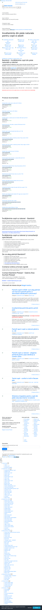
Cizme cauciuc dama (8, 525)
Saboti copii (6, 481)
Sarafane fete (7, 533)
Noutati (25, 424)
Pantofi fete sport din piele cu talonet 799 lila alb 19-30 (13, 124)
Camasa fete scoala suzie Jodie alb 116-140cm (12, 103)
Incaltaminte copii (20, 295)
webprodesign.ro (11, 455)
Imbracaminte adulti (6, 574)
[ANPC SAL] (4, 456)
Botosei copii (7, 483)
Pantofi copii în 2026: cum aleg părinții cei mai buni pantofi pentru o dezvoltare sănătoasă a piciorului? (26, 291)
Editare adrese (37, 420)
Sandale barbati (7, 512)
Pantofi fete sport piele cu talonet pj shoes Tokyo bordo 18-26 (15, 137)
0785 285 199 (17, 2)
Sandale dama (7, 508)
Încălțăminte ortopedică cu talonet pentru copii (12, 58)
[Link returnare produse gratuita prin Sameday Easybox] (21, 29)
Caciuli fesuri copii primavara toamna (12, 532)
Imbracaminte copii (6, 530)
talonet (21, 313)
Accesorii (6, 496)
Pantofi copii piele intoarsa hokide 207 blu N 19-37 (12, 180)
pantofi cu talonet (15, 359)
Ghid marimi (26, 436)
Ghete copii (6, 475)
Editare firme (36, 424)
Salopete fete (7, 566)
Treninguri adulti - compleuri (10, 575)
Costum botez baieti (8, 582)
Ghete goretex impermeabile (10, 517)
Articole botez (5, 581)
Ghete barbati (7, 516)
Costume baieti (7, 554)
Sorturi (5, 551)
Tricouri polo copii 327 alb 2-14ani (9, 200)
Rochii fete (6, 538)
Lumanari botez (7, 586)
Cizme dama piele (8, 520)
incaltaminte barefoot (33, 311)
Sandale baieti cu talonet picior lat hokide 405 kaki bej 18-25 (14, 117)
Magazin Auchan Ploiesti (7, 429)
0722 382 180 (24, 2)
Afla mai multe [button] (10, 608)
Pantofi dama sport (8, 507)
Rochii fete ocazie (8, 537)
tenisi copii (31, 382)
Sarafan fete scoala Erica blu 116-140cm (10, 151)
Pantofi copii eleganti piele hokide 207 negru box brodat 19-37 (15, 194)
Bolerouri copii (7, 567)
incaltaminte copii (15, 313)
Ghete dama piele (8, 514)
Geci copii (6, 559)
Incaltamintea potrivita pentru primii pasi (25, 309)
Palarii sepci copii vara (9, 564)
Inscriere (4, 449)
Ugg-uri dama (7, 524)
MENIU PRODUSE (8, 5)
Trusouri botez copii (8, 583)
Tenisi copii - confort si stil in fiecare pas (25, 379)
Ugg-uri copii (7, 493)
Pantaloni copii (7, 549)
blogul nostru (26, 285)
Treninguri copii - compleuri (10, 540)
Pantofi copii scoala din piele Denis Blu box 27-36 (12, 131)
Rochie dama (7, 578)
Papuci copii (6, 479)
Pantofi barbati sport (8, 511)
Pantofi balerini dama (8, 501)
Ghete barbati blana (8, 521)
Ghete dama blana (8, 518)
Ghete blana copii (8, 491)
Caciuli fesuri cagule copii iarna (10, 560)
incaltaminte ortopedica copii (21, 401)
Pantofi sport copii (8, 472)
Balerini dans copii (8, 484)
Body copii (6, 542)
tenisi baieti (14, 383)
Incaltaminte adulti (6, 499)
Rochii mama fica (7, 541)
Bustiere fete (7, 553)
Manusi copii (7, 563)
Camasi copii (7, 534)
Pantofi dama (7, 505)
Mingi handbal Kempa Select (10, 571)
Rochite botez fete (8, 585)
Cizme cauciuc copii (8, 480)
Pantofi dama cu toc (8, 504)
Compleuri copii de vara (9, 547)
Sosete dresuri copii (8, 545)
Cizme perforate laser (8, 487)
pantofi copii (13, 67)
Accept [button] (36, 607)
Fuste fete (6, 544)
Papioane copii (7, 568)
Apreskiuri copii (7, 489)
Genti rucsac (7, 570)
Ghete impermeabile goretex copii (11, 488)
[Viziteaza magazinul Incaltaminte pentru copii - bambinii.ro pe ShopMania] (16, 456)
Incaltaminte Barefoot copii (10, 470)
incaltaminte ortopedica (17, 334)
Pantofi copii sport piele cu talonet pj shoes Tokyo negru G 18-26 (15, 144)
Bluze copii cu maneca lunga (10, 555)
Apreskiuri (6, 522)
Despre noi (26, 420)
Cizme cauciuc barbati (9, 526)
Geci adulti (6, 579)
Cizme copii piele (8, 492)
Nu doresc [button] (30, 607)
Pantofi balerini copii (8, 476)
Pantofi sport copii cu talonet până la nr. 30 (25, 330)
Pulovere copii (7, 558)
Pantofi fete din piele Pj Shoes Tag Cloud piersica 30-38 (13, 165)
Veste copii (6, 557)
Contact (25, 441)
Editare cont (36, 419)
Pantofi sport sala (8, 495)
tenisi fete (36, 382)
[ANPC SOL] (10, 456)
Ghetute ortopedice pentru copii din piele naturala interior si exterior (25, 397)
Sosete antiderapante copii (10, 485)
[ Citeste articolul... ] (35, 304)
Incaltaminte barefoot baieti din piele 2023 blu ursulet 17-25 (14, 187)
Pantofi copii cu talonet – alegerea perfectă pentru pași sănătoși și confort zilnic (24, 354)
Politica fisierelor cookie (35, 435)
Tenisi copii (6, 478)
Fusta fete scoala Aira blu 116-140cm (9, 111)
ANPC (25, 440)
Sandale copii (7, 471)
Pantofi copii (7, 474)
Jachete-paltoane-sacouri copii (10, 546)
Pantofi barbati (7, 509)
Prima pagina (26, 419)
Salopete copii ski (8, 562)
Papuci (5, 513)
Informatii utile (5, 587)
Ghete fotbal (7, 497)
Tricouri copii (7, 536)
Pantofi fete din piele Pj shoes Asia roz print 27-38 (12, 173)
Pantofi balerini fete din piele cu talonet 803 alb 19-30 (13, 157)
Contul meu (4, 463)
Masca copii (6, 572)
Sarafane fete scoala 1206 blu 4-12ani (10, 207)
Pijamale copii (7, 550)
